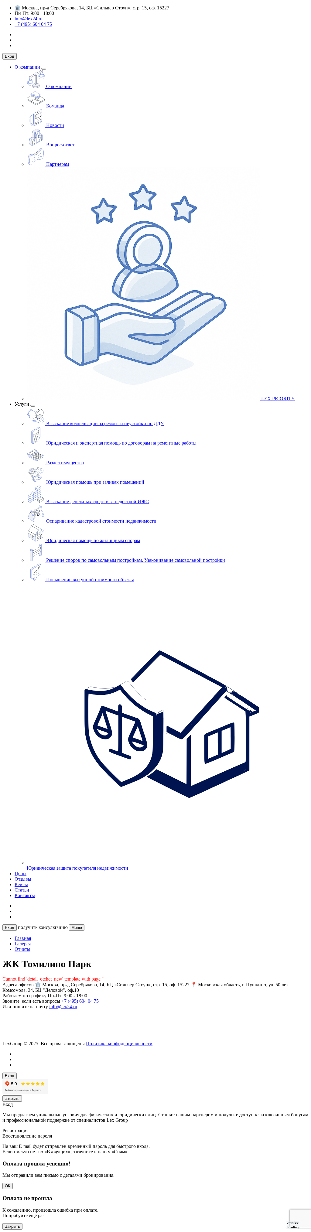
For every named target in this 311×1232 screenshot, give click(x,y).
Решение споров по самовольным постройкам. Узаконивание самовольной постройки (135, 560)
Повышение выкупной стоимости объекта (89, 579)
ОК (7, 1186)
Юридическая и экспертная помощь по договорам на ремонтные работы (121, 442)
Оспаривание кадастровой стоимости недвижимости (100, 521)
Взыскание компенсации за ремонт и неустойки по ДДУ (104, 423)
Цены (20, 873)
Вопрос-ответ (59, 144)
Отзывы (23, 879)
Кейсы (21, 884)
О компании (27, 67)
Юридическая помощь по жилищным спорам (92, 540)
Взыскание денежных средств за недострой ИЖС (97, 501)
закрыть (12, 1098)
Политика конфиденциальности (119, 1043)
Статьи (22, 889)
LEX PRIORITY (277, 398)
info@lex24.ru (29, 18)
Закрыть (12, 1226)
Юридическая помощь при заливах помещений (94, 482)
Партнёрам (57, 164)
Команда (54, 105)
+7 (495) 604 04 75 (33, 24)
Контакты (25, 895)
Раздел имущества (64, 462)
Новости (54, 125)
